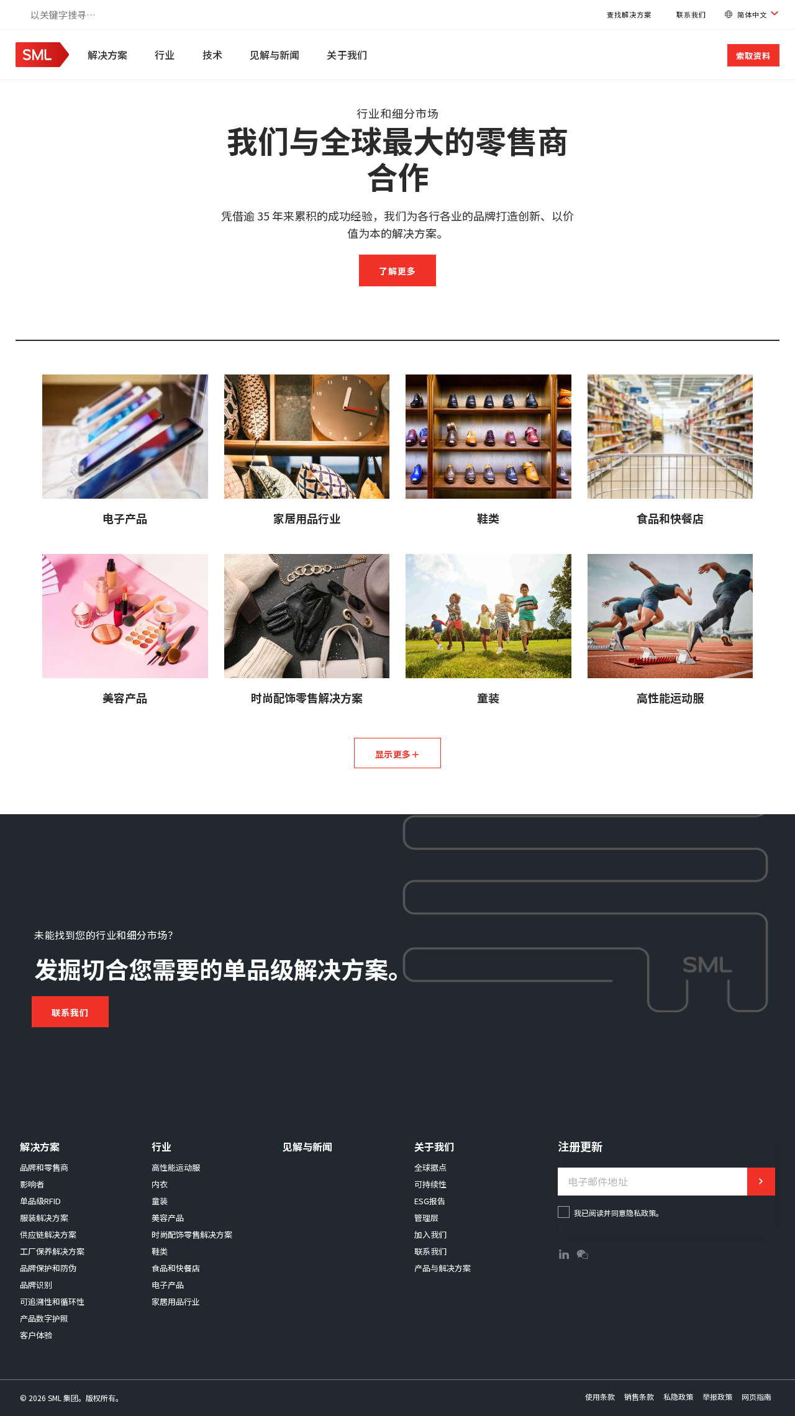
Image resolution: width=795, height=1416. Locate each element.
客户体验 (36, 1335)
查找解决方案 (629, 14)
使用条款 (600, 1396)
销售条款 (639, 1396)
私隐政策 (678, 1396)
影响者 (32, 1184)
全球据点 (430, 1167)
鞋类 (160, 1251)
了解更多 (397, 271)
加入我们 (430, 1234)
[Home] (42, 62)
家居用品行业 (176, 1301)
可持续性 (430, 1184)
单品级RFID (40, 1201)
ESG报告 (429, 1201)
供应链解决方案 (48, 1234)
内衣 (160, 1184)
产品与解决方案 (442, 1268)
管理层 (426, 1217)
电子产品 (168, 1285)
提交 (761, 1182)
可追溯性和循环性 (52, 1301)
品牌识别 (36, 1285)
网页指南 (756, 1396)
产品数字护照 (44, 1318)
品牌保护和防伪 (48, 1268)
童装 (160, 1201)
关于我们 (346, 54)
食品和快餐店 (176, 1268)
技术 (212, 54)
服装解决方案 (44, 1217)
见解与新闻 (275, 54)
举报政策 (717, 1396)
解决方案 (107, 54)
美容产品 (168, 1217)
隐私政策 (641, 1212)
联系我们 (691, 14)
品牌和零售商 (44, 1167)
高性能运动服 (176, 1167)
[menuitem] (109, 55)
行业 (165, 54)
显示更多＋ (397, 754)
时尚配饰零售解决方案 (192, 1234)
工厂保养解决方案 (52, 1251)
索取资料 (753, 55)
